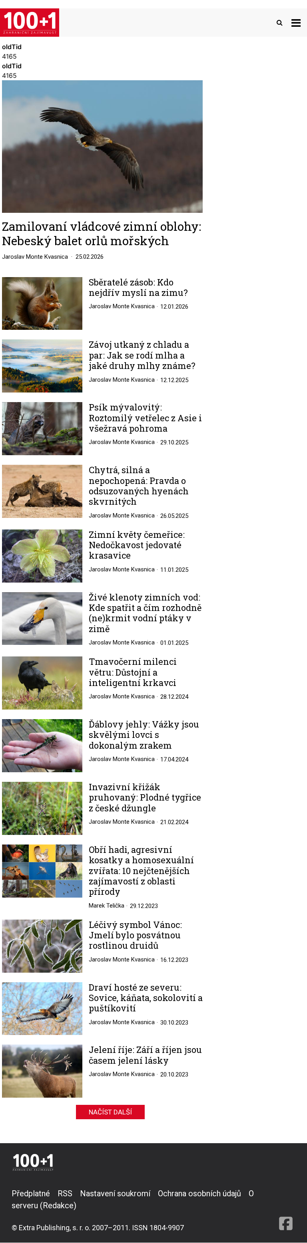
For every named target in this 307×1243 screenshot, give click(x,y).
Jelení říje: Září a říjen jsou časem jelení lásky (145, 1055)
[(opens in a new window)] (285, 1210)
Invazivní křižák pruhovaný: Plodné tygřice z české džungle (145, 797)
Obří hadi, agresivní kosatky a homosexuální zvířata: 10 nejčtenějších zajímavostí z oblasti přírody (141, 871)
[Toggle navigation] (296, 23)
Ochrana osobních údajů (199, 1193)
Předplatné (31, 1193)
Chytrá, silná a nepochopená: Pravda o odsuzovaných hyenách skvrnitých (139, 486)
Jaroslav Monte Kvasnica (35, 256)
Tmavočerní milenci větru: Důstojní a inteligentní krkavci (133, 672)
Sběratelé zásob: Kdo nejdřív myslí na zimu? (138, 287)
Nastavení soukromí (115, 1193)
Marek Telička (106, 905)
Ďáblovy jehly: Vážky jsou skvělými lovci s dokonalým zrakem (144, 735)
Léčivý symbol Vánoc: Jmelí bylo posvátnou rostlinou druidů (135, 935)
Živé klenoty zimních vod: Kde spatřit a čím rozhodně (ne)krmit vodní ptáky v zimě (145, 613)
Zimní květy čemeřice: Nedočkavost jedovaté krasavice (137, 545)
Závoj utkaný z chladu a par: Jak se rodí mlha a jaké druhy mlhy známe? (142, 355)
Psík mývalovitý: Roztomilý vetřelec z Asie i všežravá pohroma (145, 418)
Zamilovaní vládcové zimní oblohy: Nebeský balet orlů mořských (101, 233)
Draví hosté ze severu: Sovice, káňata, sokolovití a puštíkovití (146, 998)
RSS (65, 1193)
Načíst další (110, 1112)
